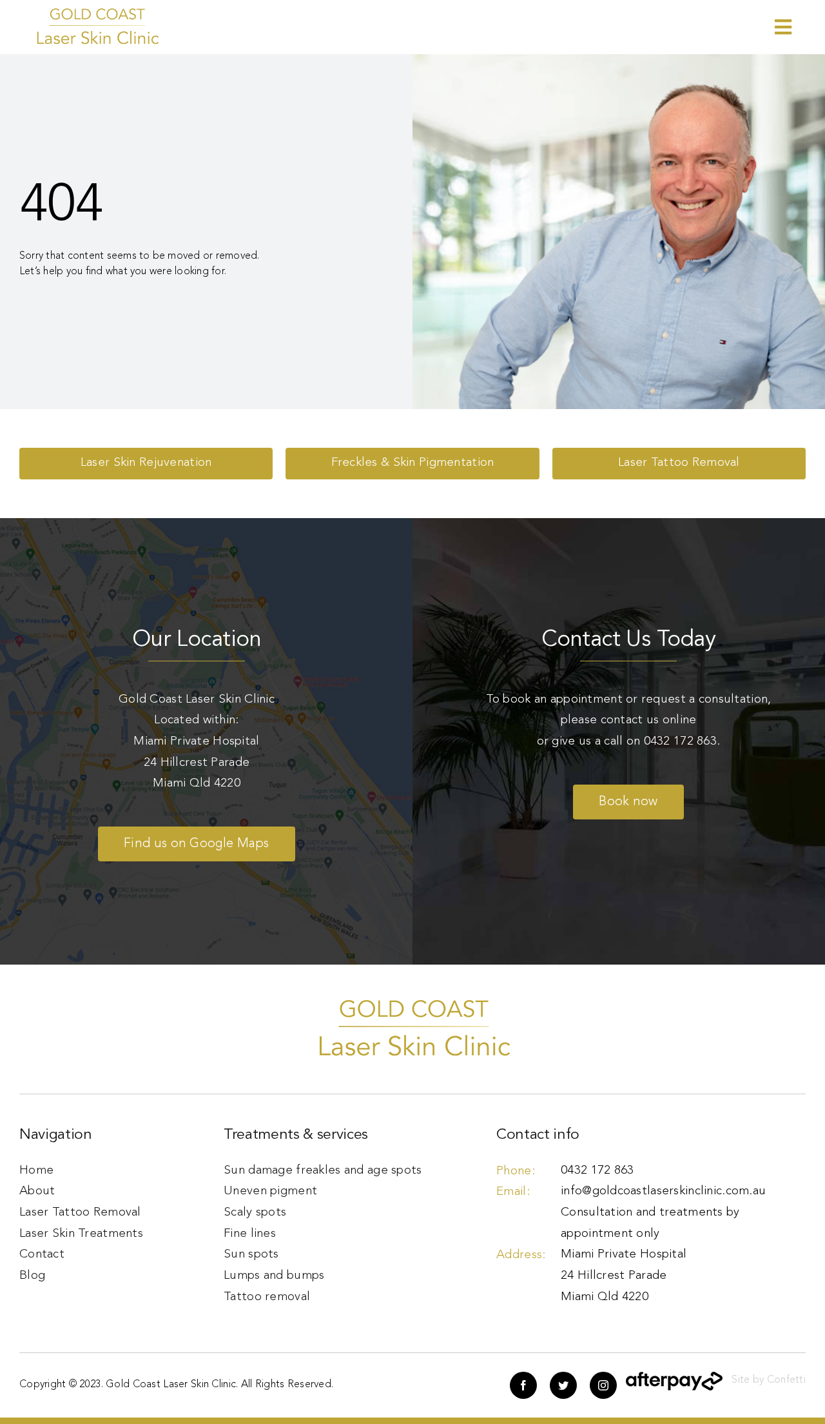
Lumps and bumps (274, 1276)
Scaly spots (255, 1213)
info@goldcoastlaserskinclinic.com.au (663, 1191)
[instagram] (603, 1385)
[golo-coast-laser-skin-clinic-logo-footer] (96, 12)
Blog (32, 1276)
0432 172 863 (680, 742)
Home (36, 1171)
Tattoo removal (267, 1297)
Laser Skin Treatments (81, 1234)
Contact (41, 1255)
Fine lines (250, 1234)
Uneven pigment (270, 1191)
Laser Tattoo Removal (80, 1213)
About (37, 1191)
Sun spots (251, 1255)
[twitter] (563, 1385)
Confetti (786, 1380)
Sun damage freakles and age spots (323, 1171)
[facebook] (523, 1385)
